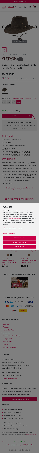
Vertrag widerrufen (20, 442)
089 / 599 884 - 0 (21, 1)
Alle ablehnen (19, 247)
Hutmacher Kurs (8, 330)
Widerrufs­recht (7, 442)
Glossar (5, 345)
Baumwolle (16, 151)
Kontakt (30, 445)
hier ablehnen (7, 221)
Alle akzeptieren (19, 238)
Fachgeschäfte (8, 339)
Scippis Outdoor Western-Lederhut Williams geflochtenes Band (9, 261)
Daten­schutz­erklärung (13, 445)
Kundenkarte (7, 342)
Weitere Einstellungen (9, 233)
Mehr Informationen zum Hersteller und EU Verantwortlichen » (19, 189)
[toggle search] (25, 7)
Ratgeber (6, 327)
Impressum (31, 442)
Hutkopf (28, 174)
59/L (13, 102)
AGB (24, 445)
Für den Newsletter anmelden (19, 399)
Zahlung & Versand (9, 347)
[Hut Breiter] (9, 6)
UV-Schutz (6, 143)
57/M (9, 102)
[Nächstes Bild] (36, 26)
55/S (3, 102)
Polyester (27, 151)
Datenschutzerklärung (14, 218)
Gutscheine (6, 333)
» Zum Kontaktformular (9, 378)
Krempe (5, 148)
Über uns (6, 324)
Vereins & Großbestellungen (12, 336)
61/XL (19, 102)
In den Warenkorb (16, 116)
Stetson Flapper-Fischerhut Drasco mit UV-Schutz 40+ (28, 260)
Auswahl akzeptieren (19, 242)
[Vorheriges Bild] (2, 26)
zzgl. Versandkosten (7, 79)
